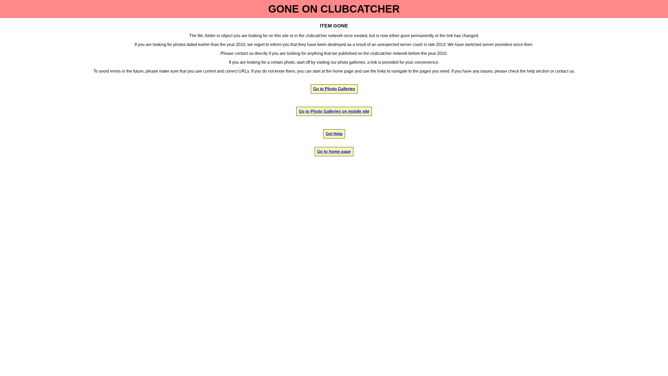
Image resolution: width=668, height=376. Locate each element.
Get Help (334, 134)
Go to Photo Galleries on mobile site (334, 111)
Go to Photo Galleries (334, 89)
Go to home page (334, 151)
